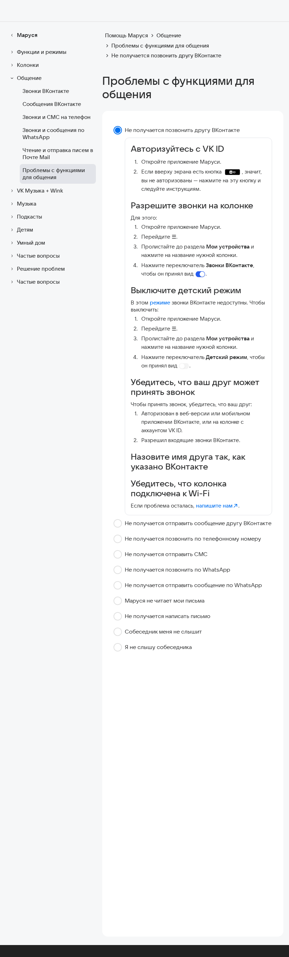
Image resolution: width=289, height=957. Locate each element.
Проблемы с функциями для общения (54, 174)
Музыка (26, 203)
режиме (160, 302)
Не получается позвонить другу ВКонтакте (182, 129)
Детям (25, 229)
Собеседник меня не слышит (163, 631)
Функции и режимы (41, 52)
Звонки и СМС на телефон (57, 117)
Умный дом (31, 242)
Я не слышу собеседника (158, 646)
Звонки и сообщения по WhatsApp (53, 133)
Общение (29, 78)
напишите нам (214, 505)
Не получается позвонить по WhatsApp (177, 569)
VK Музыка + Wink (40, 190)
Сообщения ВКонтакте (52, 104)
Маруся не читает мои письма (164, 600)
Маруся (27, 35)
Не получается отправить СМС (166, 554)
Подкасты (29, 216)
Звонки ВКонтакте (46, 91)
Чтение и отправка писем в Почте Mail (58, 153)
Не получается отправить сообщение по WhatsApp (193, 584)
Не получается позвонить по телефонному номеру (193, 538)
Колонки (28, 65)
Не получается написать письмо (167, 615)
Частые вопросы (38, 255)
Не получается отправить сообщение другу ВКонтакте (198, 523)
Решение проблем (41, 268)
